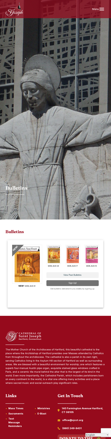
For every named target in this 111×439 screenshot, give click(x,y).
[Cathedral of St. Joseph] (14, 9)
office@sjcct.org (72, 420)
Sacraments (15, 413)
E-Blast (41, 413)
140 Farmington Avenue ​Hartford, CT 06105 (82, 410)
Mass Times (15, 408)
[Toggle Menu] (101, 9)
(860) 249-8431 (72, 428)
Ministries (43, 408)
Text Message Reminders (15, 422)
